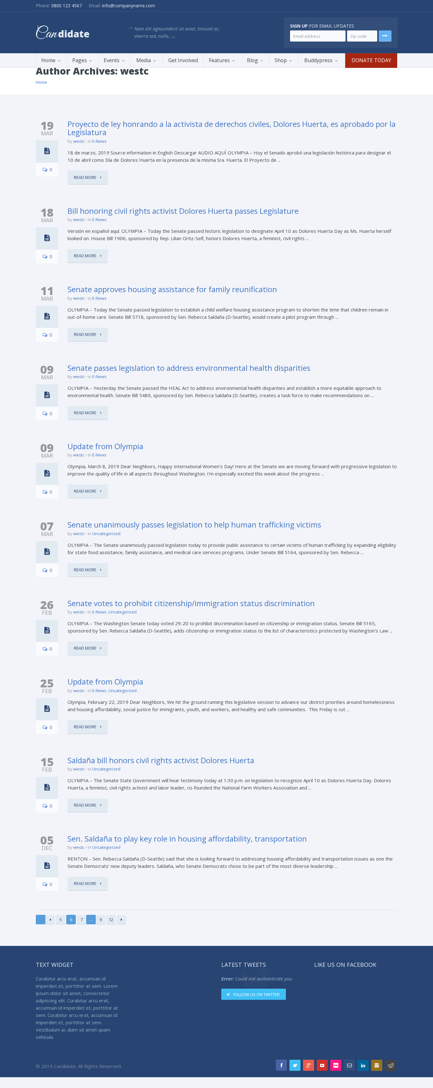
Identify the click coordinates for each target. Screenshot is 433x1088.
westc (78, 141)
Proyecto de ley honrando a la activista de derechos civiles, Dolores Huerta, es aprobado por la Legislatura (232, 128)
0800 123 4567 (66, 6)
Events (112, 60)
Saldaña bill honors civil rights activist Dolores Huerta (161, 760)
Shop (281, 60)
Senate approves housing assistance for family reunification (172, 289)
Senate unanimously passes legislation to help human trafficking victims (194, 524)
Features (219, 60)
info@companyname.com (128, 6)
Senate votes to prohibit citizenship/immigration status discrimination (191, 603)
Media (143, 60)
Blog (252, 60)
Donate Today (371, 60)
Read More (85, 177)
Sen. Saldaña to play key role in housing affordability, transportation (187, 838)
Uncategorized (106, 533)
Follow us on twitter (256, 994)
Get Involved (183, 60)
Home (48, 60)
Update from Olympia (105, 446)
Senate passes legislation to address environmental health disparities (189, 368)
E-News (99, 141)
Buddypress (318, 60)
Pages (79, 60)
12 (111, 919)
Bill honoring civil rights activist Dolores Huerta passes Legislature (183, 211)
